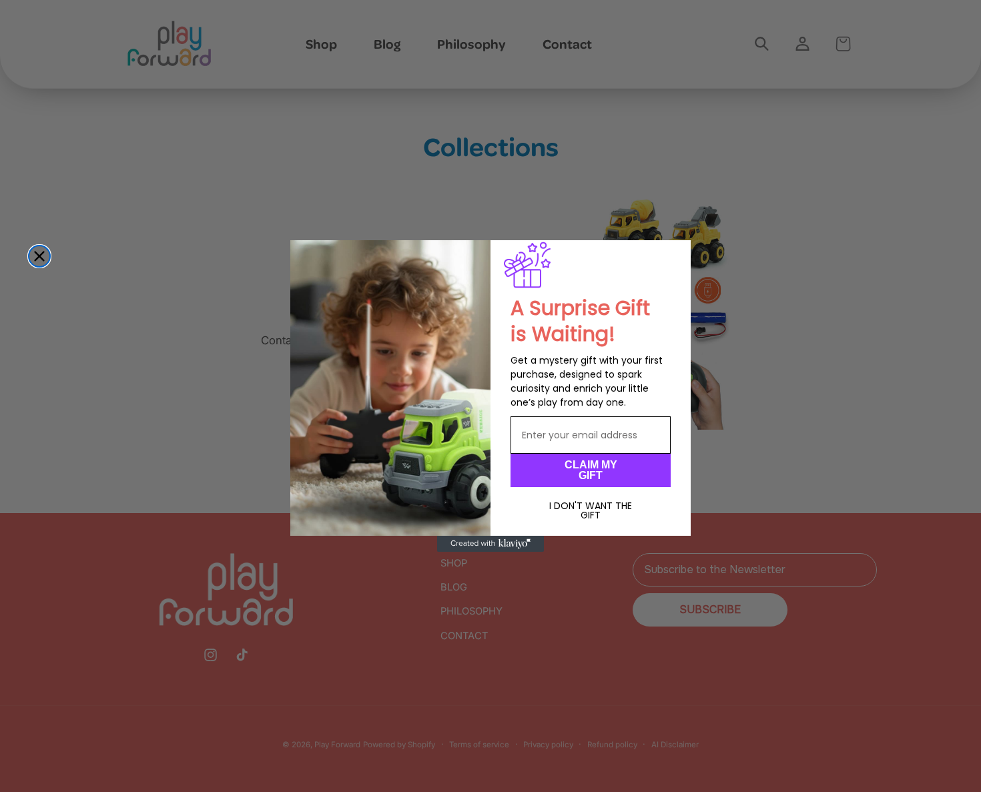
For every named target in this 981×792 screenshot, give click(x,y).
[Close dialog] (39, 256)
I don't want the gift (590, 510)
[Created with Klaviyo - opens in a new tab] (490, 544)
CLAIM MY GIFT (591, 470)
